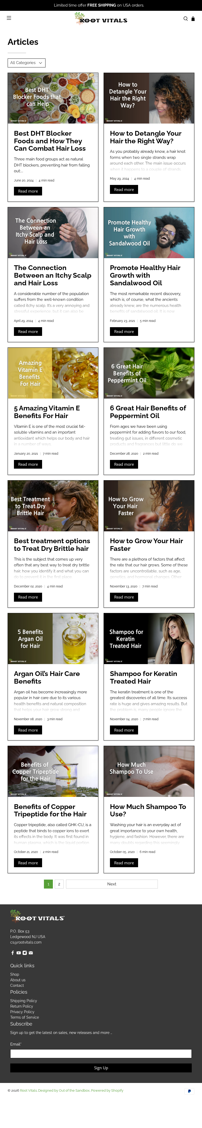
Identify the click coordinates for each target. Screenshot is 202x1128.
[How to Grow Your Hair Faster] (149, 505)
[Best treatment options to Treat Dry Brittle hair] (53, 505)
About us (18, 980)
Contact (17, 985)
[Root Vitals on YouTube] (18, 954)
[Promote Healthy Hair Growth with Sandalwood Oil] (149, 232)
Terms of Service (24, 1017)
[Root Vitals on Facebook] (12, 954)
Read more (28, 191)
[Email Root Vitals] (30, 954)
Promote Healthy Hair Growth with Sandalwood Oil (145, 275)
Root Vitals (28, 1090)
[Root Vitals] (101, 18)
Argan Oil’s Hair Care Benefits (47, 677)
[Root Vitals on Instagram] (24, 954)
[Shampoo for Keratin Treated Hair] (149, 638)
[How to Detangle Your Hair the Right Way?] (149, 98)
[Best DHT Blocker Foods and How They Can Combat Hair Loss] (53, 98)
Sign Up (101, 1067)
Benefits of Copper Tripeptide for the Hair (50, 810)
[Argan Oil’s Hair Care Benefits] (53, 638)
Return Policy (21, 1006)
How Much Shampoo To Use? (148, 810)
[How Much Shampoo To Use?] (149, 771)
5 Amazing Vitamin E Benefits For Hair (47, 412)
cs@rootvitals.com (26, 942)
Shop (14, 974)
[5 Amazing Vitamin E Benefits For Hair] (53, 373)
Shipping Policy (23, 1001)
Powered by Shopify (107, 1090)
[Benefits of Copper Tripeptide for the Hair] (53, 771)
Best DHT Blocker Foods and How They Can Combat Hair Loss (50, 141)
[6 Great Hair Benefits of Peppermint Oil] (149, 373)
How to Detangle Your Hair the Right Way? (145, 137)
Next (111, 884)
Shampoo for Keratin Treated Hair (143, 677)
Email (16, 1044)
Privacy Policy (22, 1012)
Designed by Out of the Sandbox (64, 1090)
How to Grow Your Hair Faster (146, 544)
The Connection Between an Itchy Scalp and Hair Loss (52, 275)
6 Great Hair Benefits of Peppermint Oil (148, 412)
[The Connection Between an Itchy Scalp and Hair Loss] (53, 232)
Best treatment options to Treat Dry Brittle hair (52, 544)
